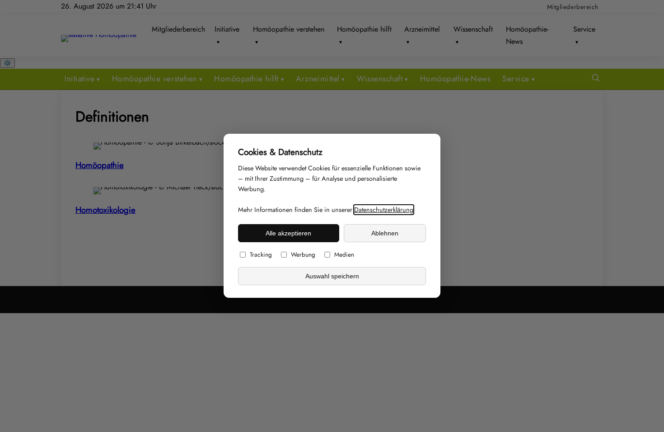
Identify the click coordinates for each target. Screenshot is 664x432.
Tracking (261, 254)
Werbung (303, 254)
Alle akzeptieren (288, 233)
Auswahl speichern (332, 276)
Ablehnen (384, 233)
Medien (344, 254)
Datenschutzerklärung (383, 209)
